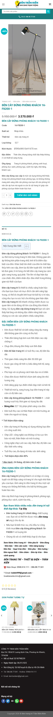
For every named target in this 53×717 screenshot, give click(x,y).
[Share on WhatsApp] (4, 214)
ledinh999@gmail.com (21, 573)
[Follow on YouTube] (21, 701)
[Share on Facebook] (9, 214)
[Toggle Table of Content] (25, 246)
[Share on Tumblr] (31, 214)
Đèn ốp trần (36, 552)
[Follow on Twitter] (8, 701)
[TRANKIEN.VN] (26, 4)
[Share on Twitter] (13, 214)
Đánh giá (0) (6, 234)
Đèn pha (32, 549)
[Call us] (17, 701)
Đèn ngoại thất (10, 552)
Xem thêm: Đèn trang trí (15, 542)
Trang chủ (6, 101)
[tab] (26, 228)
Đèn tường (42, 549)
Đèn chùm (24, 552)
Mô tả (4, 229)
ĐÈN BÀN (16, 101)
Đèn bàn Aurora (29, 101)
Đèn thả (7, 549)
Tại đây (22, 508)
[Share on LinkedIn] (26, 214)
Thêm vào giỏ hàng (27, 195)
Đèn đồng (44, 542)
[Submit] (48, 11)
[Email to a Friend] (17, 214)
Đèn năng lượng (36, 546)
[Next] (51, 620)
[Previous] (1, 620)
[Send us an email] (12, 701)
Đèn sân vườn (21, 546)
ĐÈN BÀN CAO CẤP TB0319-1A (39, 630)
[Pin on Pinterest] (22, 214)
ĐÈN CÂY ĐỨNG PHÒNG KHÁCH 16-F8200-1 (20, 208)
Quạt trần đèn (19, 549)
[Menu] (3, 4)
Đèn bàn (8, 546)
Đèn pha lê (33, 542)
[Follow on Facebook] (3, 701)
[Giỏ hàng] (50, 4)
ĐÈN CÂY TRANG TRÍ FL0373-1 (13, 630)
